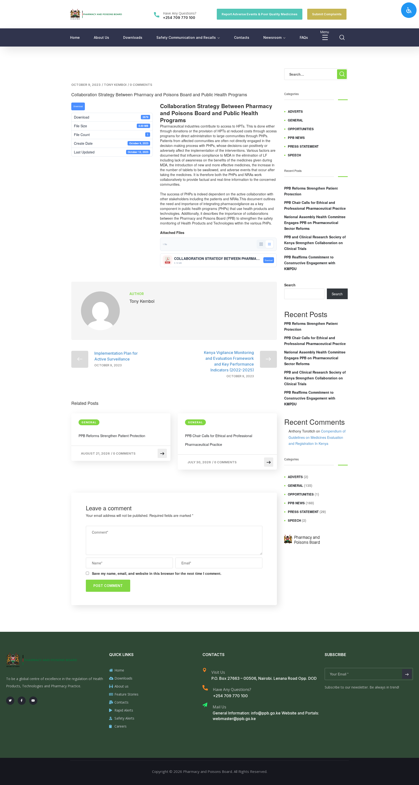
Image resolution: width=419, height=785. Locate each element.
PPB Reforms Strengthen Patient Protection (112, 435)
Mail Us (219, 707)
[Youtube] (33, 701)
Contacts (241, 37)
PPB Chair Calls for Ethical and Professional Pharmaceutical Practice (218, 440)
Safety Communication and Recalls (186, 37)
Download (78, 106)
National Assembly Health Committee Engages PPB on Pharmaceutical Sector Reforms (315, 222)
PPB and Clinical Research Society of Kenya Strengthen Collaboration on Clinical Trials (315, 242)
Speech (294, 155)
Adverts (295, 111)
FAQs (304, 37)
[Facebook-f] (22, 701)
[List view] (269, 244)
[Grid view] (261, 244)
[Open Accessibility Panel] (409, 10)
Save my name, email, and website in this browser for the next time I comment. (156, 573)
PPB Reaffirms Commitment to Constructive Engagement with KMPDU (309, 263)
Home (75, 37)
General (89, 422)
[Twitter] (10, 701)
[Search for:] (315, 74)
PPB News (296, 137)
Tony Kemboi (115, 85)
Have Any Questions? (179, 13)
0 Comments (141, 85)
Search (290, 284)
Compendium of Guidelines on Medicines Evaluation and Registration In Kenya (317, 437)
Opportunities (301, 129)
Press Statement (303, 146)
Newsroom (272, 37)
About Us (101, 37)
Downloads (132, 37)
